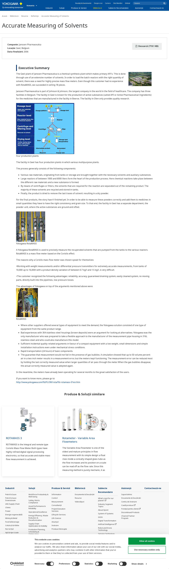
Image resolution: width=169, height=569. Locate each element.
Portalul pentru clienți (130, 509)
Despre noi (98, 3)
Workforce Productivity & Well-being (38, 495)
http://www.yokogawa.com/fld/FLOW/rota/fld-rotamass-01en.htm (48, 382)
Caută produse (127, 505)
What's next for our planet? (106, 499)
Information (56, 494)
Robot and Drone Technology (105, 529)
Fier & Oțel (9, 529)
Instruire (55, 525)
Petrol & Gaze (10, 494)
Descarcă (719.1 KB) (148, 46)
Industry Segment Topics (105, 505)
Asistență (139, 8)
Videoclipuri (79, 501)
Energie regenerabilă (13, 514)
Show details (138, 564)
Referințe (35, 16)
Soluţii (61, 8)
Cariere (108, 3)
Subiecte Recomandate (118, 8)
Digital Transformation (107, 520)
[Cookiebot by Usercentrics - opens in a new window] (17, 564)
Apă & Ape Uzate (12, 532)
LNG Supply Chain (12, 504)
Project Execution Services (58, 510)
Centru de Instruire (129, 501)
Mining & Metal (11, 518)
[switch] (76, 564)
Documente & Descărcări (84, 494)
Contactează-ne (157, 8)
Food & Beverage (12, 522)
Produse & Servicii (78, 8)
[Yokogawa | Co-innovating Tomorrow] (13, 5)
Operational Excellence (38, 512)
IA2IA (100, 517)
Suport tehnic (126, 494)
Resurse (24, 16)
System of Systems (105, 513)
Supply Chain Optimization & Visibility (38, 524)
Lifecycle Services (59, 514)
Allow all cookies (147, 541)
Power (7, 511)
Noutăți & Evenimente (83, 3)
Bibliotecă (97, 8)
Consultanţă (57, 505)
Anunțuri (55, 522)
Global (127, 3)
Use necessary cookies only (147, 550)
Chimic (8, 507)
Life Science (56, 518)
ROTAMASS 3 (14, 438)
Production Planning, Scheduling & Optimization (37, 531)
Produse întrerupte (59, 529)
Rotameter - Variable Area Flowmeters (78, 439)
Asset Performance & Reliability (37, 507)
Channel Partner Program (128, 517)
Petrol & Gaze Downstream (10, 499)
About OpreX (103, 510)
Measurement (57, 501)
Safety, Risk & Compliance (34, 501)
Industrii (49, 8)
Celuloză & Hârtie (12, 525)
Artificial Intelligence (106, 524)
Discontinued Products (130, 512)
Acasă (4, 16)
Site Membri (117, 3)
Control (55, 498)
